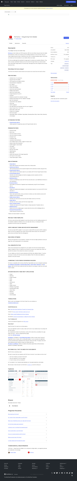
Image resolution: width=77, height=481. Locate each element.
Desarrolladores (35, 466)
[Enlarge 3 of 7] (32, 372)
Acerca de (6, 463)
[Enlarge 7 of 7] (46, 381)
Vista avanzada (54, 73)
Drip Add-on (12, 187)
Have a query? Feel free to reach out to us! (21, 311)
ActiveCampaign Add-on (15, 173)
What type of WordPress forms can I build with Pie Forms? (19, 420)
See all (67, 92)
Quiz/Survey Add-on (14, 192)
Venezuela (16, 474)
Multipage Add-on (13, 206)
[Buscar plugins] (15, 12)
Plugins (19, 466)
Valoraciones (17, 43)
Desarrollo (24, 43)
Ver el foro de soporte (55, 101)
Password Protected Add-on (16, 209)
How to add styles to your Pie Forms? (15, 430)
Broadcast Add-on (13, 182)
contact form (66, 63)
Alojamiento (6, 466)
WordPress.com (63, 463)
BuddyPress (62, 468)
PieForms (32, 452)
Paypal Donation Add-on (15, 122)
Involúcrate (48, 463)
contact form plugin (65, 65)
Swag (47, 468)
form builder (66, 70)
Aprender (33, 463)
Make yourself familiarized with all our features (20, 314)
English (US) (67, 61)
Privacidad (6, 468)
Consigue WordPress (71, 1)
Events (47, 465)
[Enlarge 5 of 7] (46, 372)
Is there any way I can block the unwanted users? (18, 427)
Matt (61, 465)
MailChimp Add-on (13, 178)
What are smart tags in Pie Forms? (14, 437)
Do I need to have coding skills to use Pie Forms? (17, 417)
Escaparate (20, 463)
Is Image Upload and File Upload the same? (16, 440)
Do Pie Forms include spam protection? (15, 424)
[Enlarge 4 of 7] (32, 379)
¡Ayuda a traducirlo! (49, 8)
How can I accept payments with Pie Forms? (17, 434)
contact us (30, 364)
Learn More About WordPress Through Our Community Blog (21, 309)
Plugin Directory (7, 5)
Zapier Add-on (13, 200)
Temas (19, 465)
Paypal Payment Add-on (15, 170)
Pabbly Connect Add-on (15, 197)
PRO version (25, 321)
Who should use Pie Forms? (13, 414)
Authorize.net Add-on (14, 167)
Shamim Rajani (18, 38)
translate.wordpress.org (13, 302)
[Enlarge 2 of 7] (19, 380)
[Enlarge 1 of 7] (19, 372)
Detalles (10, 43)
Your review (53, 92)
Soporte (67, 43)
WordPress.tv (35, 468)
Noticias (5, 465)
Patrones (19, 468)
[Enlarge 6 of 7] (46, 377)
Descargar (66, 37)
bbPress (62, 466)
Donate (47, 466)
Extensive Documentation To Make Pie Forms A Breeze (24, 316)
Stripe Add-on (13, 163)
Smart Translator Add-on (15, 203)
